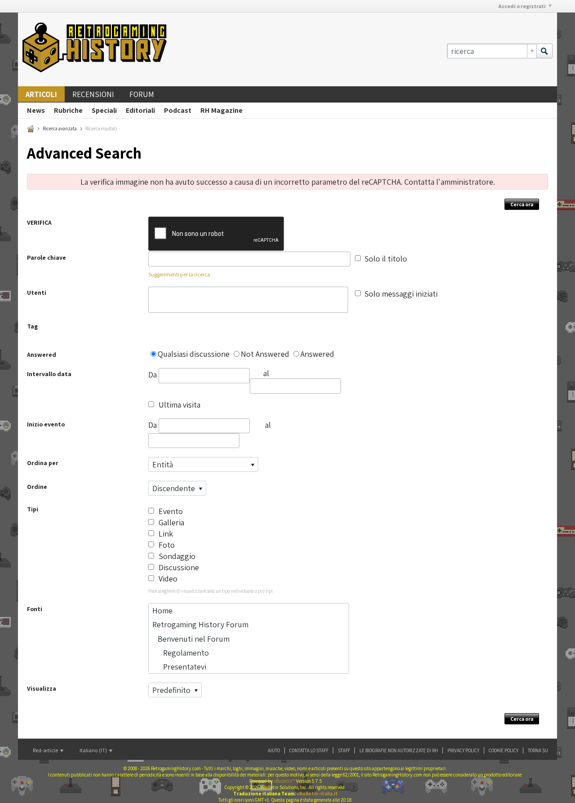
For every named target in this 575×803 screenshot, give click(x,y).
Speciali (104, 110)
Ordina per (42, 463)
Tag (32, 326)
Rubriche (68, 110)
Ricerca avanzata (60, 128)
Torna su (538, 750)
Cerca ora (521, 204)
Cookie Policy (503, 750)
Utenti (36, 292)
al (268, 425)
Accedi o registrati (522, 6)
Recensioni (93, 94)
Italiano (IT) (94, 750)
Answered (41, 354)
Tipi (32, 509)
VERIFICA (39, 222)
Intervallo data (49, 374)
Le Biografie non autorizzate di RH (398, 750)
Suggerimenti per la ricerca (179, 274)
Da (153, 374)
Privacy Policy (463, 750)
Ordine (37, 487)
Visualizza (41, 688)
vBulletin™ (284, 781)
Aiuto (274, 750)
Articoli (41, 94)
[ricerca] (544, 51)
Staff (344, 750)
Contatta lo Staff (308, 750)
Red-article (46, 750)
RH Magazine (221, 110)
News (36, 110)
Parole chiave (46, 257)
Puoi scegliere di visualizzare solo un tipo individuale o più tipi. (211, 591)
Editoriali (140, 110)
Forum (141, 94)
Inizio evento (46, 424)
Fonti (34, 609)
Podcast (177, 110)
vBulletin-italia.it (317, 793)
